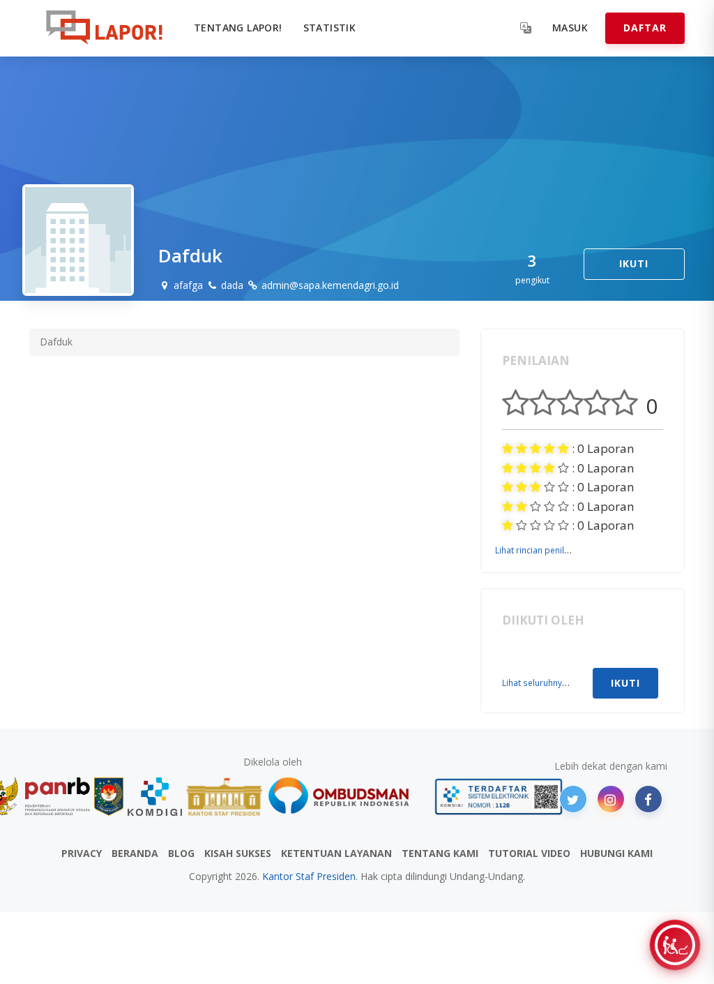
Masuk (570, 27)
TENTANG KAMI (440, 853)
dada (230, 285)
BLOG (181, 853)
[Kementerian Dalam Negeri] (109, 796)
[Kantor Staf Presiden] (224, 796)
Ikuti (633, 263)
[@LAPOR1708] (573, 799)
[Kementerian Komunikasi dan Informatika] (155, 796)
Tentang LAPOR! (238, 27)
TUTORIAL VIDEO (529, 853)
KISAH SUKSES (237, 853)
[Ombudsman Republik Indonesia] (346, 796)
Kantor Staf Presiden (309, 876)
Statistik (329, 27)
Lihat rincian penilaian (538, 550)
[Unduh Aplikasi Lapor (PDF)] (498, 796)
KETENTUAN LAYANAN (336, 853)
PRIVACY (81, 853)
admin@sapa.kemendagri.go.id (329, 285)
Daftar (645, 27)
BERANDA (135, 853)
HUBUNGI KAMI (616, 853)
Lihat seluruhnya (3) (540, 682)
